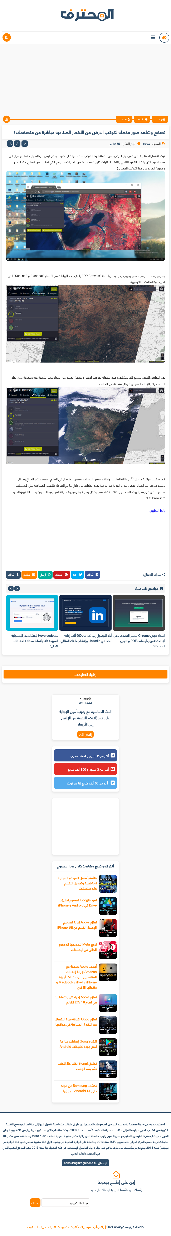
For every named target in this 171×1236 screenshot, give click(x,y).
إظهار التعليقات (85, 674)
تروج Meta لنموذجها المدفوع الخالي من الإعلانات (78, 946)
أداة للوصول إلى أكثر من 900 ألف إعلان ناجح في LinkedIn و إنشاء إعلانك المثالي (86, 638)
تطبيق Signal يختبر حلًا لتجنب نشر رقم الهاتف (77, 1065)
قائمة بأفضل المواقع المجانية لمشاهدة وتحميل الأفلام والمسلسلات (77, 883)
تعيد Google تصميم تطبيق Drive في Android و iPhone (77, 902)
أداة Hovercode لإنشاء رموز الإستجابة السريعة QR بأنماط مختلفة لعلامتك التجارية (34, 640)
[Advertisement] (85, 76)
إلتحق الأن (85, 734)
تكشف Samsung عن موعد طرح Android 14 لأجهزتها (79, 1088)
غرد (75, 574)
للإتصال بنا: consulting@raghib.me (85, 1162)
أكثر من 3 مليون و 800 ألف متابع (88, 769)
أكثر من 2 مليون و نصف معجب (89, 755)
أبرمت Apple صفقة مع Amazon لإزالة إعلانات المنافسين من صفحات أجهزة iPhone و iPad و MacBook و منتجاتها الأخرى (76, 976)
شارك (90, 574)
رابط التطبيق (157, 510)
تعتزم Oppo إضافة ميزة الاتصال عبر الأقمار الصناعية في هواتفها (76, 1021)
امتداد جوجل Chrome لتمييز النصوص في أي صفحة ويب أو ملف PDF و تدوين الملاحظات (139, 640)
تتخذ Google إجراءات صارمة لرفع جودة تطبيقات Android (78, 1043)
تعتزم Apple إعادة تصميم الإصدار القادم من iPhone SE (77, 924)
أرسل (43, 574)
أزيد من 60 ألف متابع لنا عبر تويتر (88, 783)
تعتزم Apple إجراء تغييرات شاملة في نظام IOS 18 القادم (76, 999)
